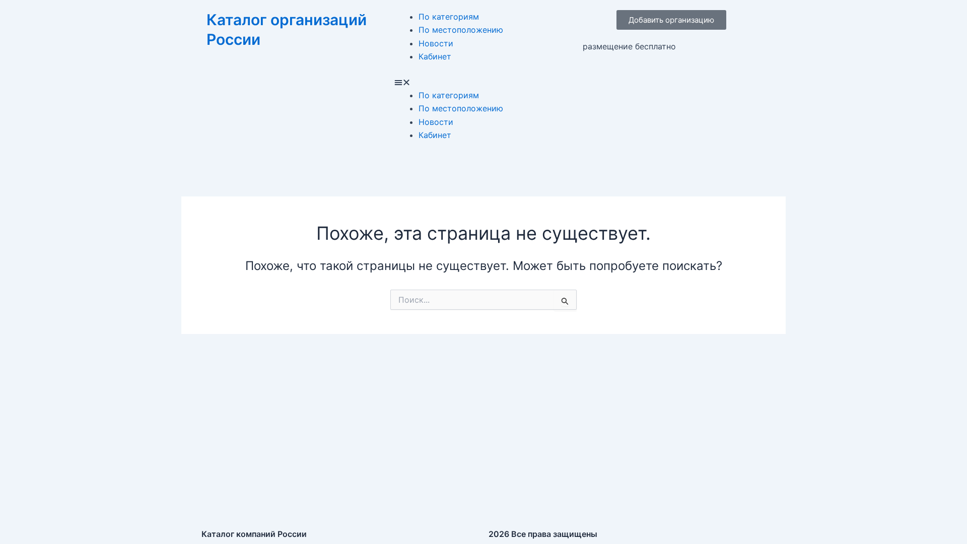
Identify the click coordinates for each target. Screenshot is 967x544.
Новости (436, 43)
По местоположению (461, 30)
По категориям (449, 17)
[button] (483, 82)
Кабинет (435, 56)
